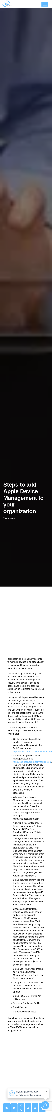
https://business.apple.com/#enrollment (32, 762)
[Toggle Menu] (44, 4)
